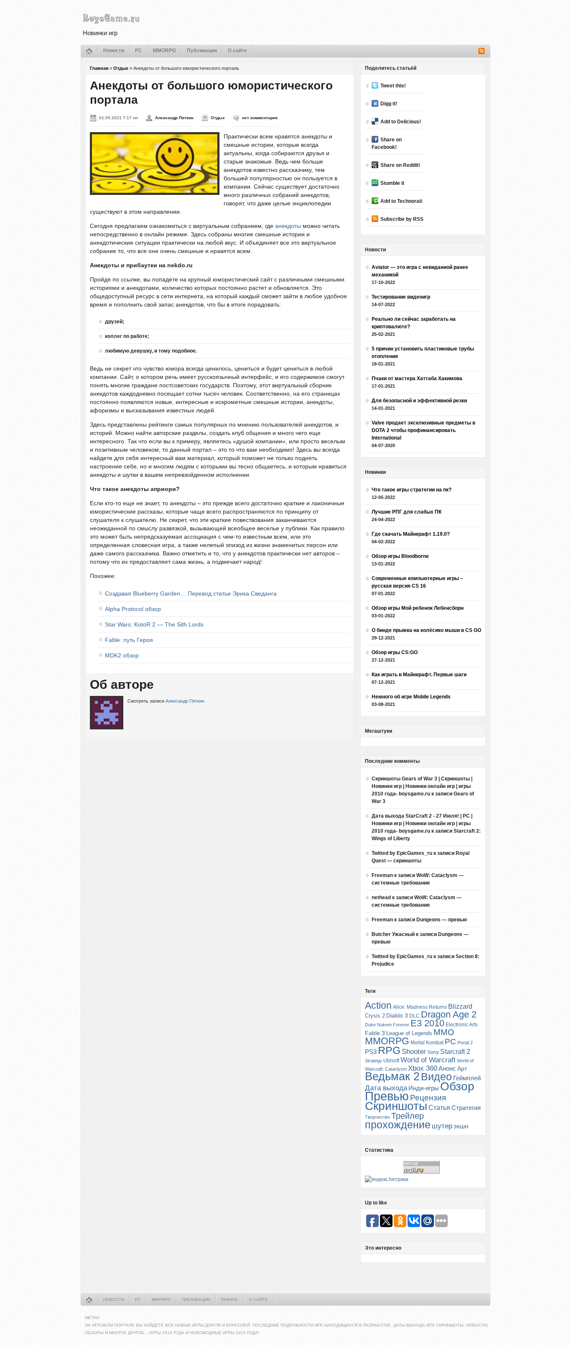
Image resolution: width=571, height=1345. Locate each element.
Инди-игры (423, 1088)
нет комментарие (260, 117)
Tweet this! (393, 86)
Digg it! (388, 104)
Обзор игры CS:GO (395, 652)
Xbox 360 (422, 1068)
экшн (461, 1126)
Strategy (373, 1060)
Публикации (202, 51)
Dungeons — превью (441, 920)
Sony (433, 1052)
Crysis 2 (375, 1016)
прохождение (398, 1124)
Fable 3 (375, 1033)
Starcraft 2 (455, 1051)
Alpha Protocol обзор (133, 609)
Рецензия (428, 1097)
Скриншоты (396, 1106)
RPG (389, 1050)
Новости (113, 51)
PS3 (371, 1051)
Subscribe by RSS (401, 219)
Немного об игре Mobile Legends (411, 697)
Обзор (457, 1086)
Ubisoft (391, 1060)
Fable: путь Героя (129, 640)
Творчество (377, 1117)
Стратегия (466, 1107)
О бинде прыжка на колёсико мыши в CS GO (426, 630)
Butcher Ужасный (393, 934)
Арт (462, 1068)
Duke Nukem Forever (387, 1024)
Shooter (414, 1052)
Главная (99, 68)
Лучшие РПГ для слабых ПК (406, 512)
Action (378, 1005)
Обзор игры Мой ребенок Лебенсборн (418, 608)
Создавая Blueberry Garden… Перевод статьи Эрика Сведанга (191, 593)
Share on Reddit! (400, 165)
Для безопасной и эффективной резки (419, 401)
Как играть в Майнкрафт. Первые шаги (419, 675)
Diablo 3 (397, 1016)
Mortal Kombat (427, 1042)
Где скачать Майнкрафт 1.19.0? (411, 534)
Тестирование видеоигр (401, 297)
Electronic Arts (462, 1025)
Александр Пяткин (174, 117)
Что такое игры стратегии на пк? (411, 490)
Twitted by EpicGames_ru (402, 853)
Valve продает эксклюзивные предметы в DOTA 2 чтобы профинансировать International (423, 430)
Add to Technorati (401, 201)
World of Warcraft (428, 1060)
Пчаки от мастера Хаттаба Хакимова (417, 378)
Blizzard (460, 1006)
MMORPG (164, 51)
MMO (443, 1032)
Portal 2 (465, 1042)
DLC (414, 1015)
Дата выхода (386, 1088)
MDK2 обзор (122, 655)
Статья (439, 1107)
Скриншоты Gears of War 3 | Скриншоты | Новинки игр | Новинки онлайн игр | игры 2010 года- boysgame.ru (422, 786)
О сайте (237, 51)
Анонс (447, 1068)
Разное (229, 1299)
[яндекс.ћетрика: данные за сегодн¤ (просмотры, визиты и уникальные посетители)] (386, 1179)
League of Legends (409, 1033)
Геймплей (467, 1078)
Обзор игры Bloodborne (400, 556)
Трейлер (407, 1115)
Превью (387, 1096)
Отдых (120, 68)
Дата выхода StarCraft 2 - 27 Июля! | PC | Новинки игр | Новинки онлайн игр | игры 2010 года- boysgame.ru (422, 823)
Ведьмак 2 (392, 1076)
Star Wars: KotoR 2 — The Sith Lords (154, 624)
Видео (436, 1076)
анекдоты (289, 225)
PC (138, 51)
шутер (442, 1126)
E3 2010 (427, 1023)
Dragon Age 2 (449, 1014)
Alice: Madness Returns (420, 1007)
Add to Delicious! (400, 122)
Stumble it (392, 183)
